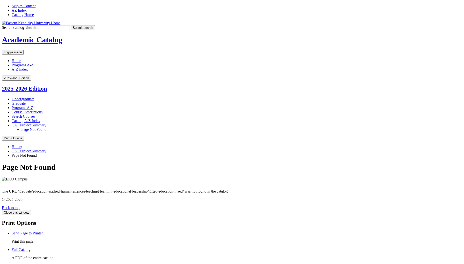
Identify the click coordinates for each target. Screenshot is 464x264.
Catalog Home (23, 15)
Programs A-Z (22, 65)
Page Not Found (33, 129)
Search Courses (23, 116)
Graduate (19, 103)
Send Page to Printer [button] (27, 233)
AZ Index (19, 10)
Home (16, 61)
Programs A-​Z (22, 108)
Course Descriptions (27, 112)
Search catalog (13, 27)
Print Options (13, 138)
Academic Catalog (32, 39)
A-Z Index (20, 69)
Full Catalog (21, 250)
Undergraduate (23, 99)
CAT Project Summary (29, 125)
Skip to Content (24, 6)
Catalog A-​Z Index (26, 121)
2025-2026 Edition (24, 88)
